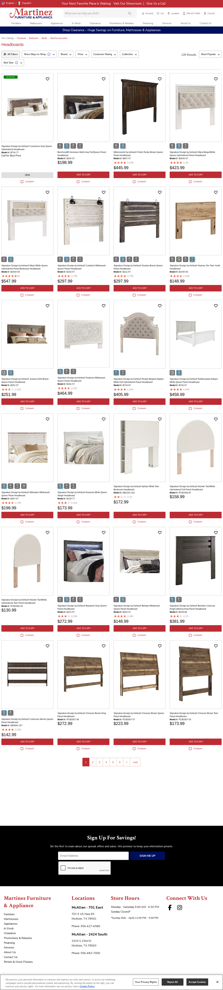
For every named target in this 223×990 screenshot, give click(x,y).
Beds (44, 38)
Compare (29, 181)
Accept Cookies (197, 982)
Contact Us (206, 23)
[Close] (217, 982)
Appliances (57, 23)
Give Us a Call (156, 3)
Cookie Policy (87, 986)
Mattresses (36, 23)
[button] (8, 3)
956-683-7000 (90, 953)
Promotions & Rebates (122, 23)
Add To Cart (83, 175)
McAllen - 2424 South (89, 934)
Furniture (16, 23)
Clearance (95, 23)
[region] (111, 982)
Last (135, 762)
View (27, 175)
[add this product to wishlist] (47, 79)
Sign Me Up (147, 856)
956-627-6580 (90, 926)
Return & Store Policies (18, 962)
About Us (185, 23)
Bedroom (33, 38)
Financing (148, 23)
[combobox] (39, 54)
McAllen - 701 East (87, 907)
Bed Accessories (59, 38)
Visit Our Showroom (127, 3)
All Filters (12, 54)
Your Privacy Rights (146, 982)
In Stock (76, 23)
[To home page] (31, 13)
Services (167, 23)
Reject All (172, 982)
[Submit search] (129, 13)
